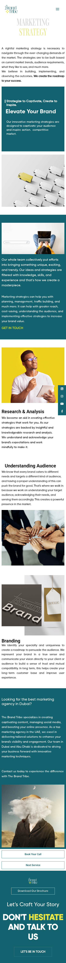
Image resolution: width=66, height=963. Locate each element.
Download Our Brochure (33, 891)
